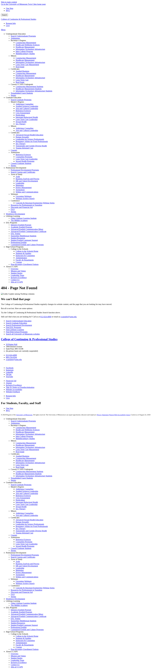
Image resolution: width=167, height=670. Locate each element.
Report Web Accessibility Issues (119, 415)
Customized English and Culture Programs (27, 630)
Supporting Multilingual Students (23, 621)
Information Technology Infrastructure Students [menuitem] (34, 91)
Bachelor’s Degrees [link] (18, 40)
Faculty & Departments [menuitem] (25, 260)
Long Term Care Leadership (27, 504)
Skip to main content (9, 2)
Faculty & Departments (25, 645)
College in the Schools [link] (19, 249)
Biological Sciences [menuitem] (23, 111)
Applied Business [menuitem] (22, 71)
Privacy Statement (103, 415)
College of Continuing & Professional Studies (18, 19)
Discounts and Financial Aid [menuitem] (22, 207)
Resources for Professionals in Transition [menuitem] (26, 205)
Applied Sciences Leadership (27, 491)
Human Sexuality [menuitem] (22, 137)
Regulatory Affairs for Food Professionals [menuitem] (32, 141)
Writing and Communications (27, 577)
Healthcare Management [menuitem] (25, 47)
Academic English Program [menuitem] (21, 227)
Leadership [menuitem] (20, 183)
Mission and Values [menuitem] (18, 271)
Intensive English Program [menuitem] (21, 225)
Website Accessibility (14, 389)
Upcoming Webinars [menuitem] (24, 196)
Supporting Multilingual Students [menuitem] (23, 236)
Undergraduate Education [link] (16, 34)
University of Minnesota (24, 415)
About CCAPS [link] (12, 267)
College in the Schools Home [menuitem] (27, 251)
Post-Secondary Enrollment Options (25, 649)
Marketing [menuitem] (20, 185)
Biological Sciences (23, 496)
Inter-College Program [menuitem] (24, 51)
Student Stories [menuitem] (16, 273)
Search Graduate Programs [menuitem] (21, 100)
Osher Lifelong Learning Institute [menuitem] (24, 218)
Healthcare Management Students (29, 474)
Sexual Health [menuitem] (21, 122)
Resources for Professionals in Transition (26, 590)
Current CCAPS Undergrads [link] (22, 84)
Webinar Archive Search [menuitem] (25, 198)
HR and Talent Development (27, 566)
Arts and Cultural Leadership (27, 493)
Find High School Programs (17, 332)
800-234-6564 (11, 357)
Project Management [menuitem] (24, 187)
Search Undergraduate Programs (23, 421)
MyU (8, 11)
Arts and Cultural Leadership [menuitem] (27, 108)
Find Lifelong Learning (15, 330)
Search (4, 15)
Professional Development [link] (16, 168)
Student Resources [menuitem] (18, 238)
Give (8, 26)
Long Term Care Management (27, 449)
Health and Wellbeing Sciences (28, 430)
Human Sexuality (22, 522)
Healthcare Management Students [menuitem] (29, 89)
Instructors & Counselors (25, 641)
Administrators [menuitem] (21, 258)
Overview (14, 654)
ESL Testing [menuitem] (15, 234)
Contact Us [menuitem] (15, 280)
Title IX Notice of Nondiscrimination (20, 387)
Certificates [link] (15, 69)
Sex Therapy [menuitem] (21, 124)
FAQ (13, 594)
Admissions (15, 423)
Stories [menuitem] (13, 95)
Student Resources (18, 623)
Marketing (20, 570)
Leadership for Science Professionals (30, 524)
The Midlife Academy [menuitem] (19, 220)
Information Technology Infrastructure (30, 434)
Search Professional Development (19, 325)
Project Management (24, 572)
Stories (13, 480)
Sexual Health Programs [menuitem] (25, 161)
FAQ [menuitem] (13, 209)
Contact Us (15, 665)
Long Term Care (22, 465)
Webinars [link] (14, 194)
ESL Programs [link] (11, 223)
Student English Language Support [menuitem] (24, 240)
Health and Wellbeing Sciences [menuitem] (28, 45)
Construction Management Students (29, 471)
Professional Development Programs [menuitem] (25, 170)
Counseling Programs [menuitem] (24, 157)
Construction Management (26, 428)
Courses (14, 535)
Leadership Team (17, 660)
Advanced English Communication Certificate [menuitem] (28, 231)
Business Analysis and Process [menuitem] (27, 179)
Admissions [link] (15, 152)
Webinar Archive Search (25, 583)
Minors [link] (13, 56)
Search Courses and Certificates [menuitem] (23, 172)
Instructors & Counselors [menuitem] (25, 256)
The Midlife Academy (19, 605)
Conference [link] (15, 201)
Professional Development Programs (25, 555)
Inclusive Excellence (14, 385)
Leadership (20, 568)
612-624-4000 (45, 317)
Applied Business (22, 456)
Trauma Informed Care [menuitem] (24, 148)
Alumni (9, 383)
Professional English (19, 627)
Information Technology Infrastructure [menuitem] (30, 49)
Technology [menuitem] (20, 190)
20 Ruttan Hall (11, 344)
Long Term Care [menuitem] (22, 80)
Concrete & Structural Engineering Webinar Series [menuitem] (35, 203)
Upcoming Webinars (24, 581)
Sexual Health (21, 507)
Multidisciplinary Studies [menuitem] (25, 54)
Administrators (21, 643)
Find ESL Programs (13, 327)
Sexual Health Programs (25, 546)
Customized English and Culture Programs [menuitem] (27, 245)
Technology (20, 575)
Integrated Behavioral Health (27, 502)
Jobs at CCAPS (17, 667)
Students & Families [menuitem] (23, 253)
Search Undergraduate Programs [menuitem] (23, 36)
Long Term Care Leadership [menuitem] (27, 119)
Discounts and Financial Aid (22, 592)
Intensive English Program (21, 610)
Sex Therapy (21, 509)
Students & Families (23, 638)
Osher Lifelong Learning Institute (24, 603)
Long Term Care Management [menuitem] (27, 65)
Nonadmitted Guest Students (22, 478)
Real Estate (20, 452)
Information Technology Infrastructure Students (34, 476)
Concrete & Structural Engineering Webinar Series (35, 588)
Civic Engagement (23, 498)
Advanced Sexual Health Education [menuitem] (29, 135)
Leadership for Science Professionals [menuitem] (30, 139)
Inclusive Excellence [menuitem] (19, 278)
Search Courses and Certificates (23, 557)
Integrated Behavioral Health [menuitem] (27, 117)
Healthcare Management (25, 432)
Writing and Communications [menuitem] (27, 192)
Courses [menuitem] (14, 150)
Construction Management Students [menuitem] (29, 87)
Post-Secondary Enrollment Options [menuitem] (25, 264)
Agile (18, 561)
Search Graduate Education (16, 323)
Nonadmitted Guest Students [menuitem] (22, 93)
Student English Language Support (24, 625)
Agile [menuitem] (18, 177)
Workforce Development (15, 599)
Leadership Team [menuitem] (17, 275)
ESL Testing (15, 619)
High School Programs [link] (14, 247)
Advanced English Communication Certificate (28, 616)
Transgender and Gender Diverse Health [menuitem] (31, 146)
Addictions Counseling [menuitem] (24, 104)
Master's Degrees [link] (17, 102)
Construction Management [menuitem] (26, 43)
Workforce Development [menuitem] (15, 214)
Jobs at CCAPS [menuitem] (17, 282)
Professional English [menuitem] (19, 242)
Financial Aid (11, 381)
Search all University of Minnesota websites (23, 334)
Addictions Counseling (24, 489)
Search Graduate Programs (21, 485)
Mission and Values (18, 656)
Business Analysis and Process (27, 564)
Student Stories (16, 658)
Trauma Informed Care (24, 533)
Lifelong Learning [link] (13, 216)
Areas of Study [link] (16, 174)
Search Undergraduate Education (18, 321)
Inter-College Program (24, 436)
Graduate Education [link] (13, 97)
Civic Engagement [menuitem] (23, 113)
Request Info (11, 23)
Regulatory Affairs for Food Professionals (32, 526)
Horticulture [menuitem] (20, 115)
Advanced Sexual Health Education (29, 520)
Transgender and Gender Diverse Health (31, 531)
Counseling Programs (24, 542)
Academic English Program (21, 612)
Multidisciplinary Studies (25, 439)
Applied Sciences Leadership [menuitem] (27, 106)
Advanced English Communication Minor (27, 614)
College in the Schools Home (27, 636)
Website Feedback (13, 392)
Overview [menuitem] (14, 269)
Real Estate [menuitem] (20, 67)
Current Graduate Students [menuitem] (21, 163)
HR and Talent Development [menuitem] (27, 181)
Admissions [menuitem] (15, 38)
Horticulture (20, 500)
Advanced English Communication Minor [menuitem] (27, 229)
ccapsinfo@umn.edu (69, 317)
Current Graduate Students (21, 548)
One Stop (9, 8)
